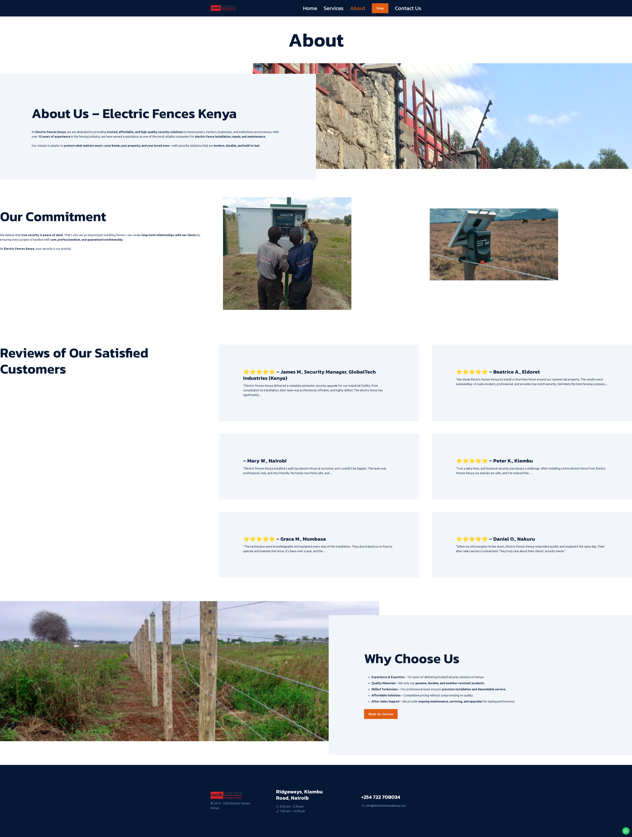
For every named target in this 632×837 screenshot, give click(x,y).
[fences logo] (223, 8)
